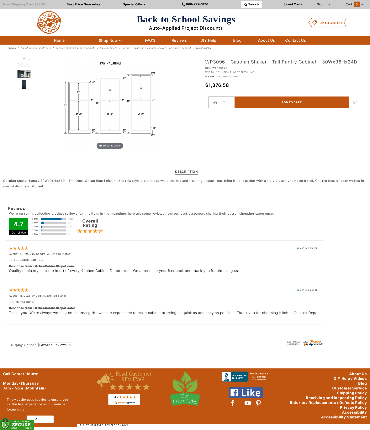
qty (215, 102)
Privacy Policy (353, 407)
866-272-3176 (196, 4)
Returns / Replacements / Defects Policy (328, 402)
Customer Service (349, 388)
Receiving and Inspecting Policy (336, 397)
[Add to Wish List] (355, 102)
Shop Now (109, 40)
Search (253, 4)
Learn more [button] (15, 409)
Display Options (23, 345)
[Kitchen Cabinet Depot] (49, 22)
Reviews (179, 40)
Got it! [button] (40, 419)
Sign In (322, 4)
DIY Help (208, 40)
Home (59, 40)
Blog (237, 40)
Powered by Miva (116, 425)
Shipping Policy (352, 393)
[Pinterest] (258, 403)
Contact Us (295, 40)
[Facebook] (233, 403)
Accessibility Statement (344, 417)
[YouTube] (248, 403)
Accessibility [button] (354, 412)
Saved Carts (292, 4)
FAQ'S (150, 40)
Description (186, 172)
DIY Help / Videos (350, 378)
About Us (266, 40)
